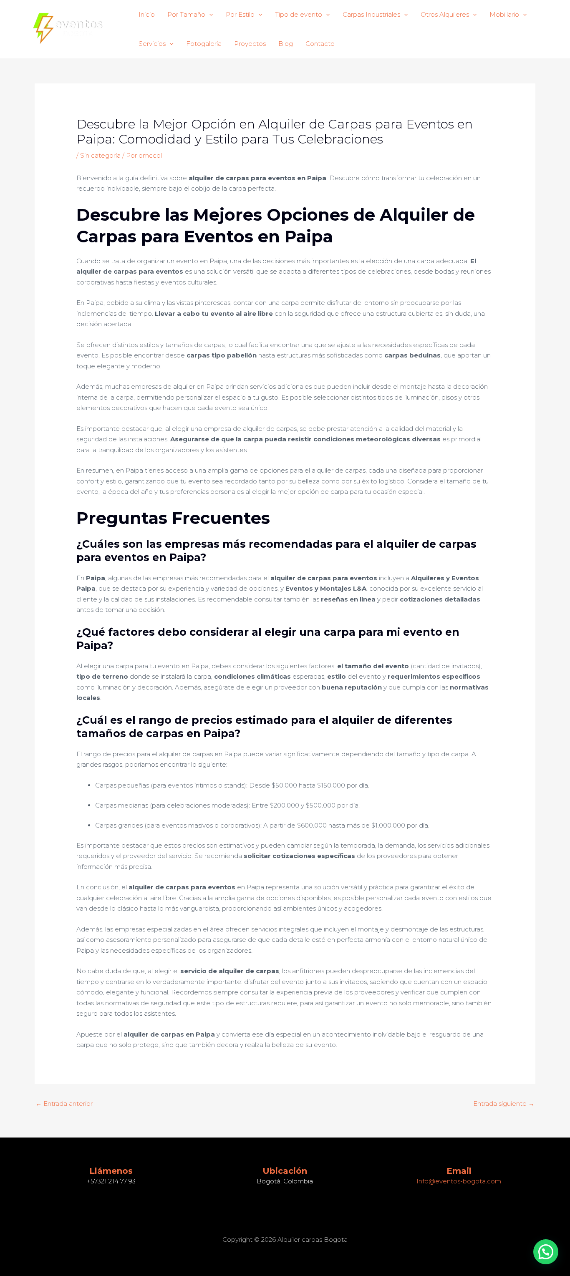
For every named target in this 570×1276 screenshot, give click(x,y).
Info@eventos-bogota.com (458, 1181)
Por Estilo (240, 14)
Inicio (147, 14)
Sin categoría (100, 155)
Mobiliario (504, 14)
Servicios (152, 44)
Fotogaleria (204, 44)
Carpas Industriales (371, 14)
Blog (285, 44)
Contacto (320, 44)
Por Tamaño (186, 14)
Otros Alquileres (445, 14)
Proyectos (250, 44)
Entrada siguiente (504, 1103)
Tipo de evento (298, 14)
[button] (545, 1251)
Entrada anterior (64, 1103)
